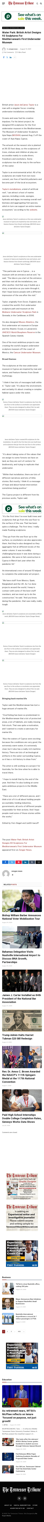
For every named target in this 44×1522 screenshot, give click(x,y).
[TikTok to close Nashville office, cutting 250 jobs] (8, 1288)
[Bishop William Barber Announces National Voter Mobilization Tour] (22, 901)
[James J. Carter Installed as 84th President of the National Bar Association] (22, 981)
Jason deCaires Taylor (24, 105)
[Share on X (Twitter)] (7, 57)
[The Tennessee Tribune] (21, 3)
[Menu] (3, 3)
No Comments (9, 52)
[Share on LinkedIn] (10, 57)
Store (35, 1505)
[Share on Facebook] (3, 57)
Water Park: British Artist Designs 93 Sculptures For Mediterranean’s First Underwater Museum (22, 843)
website (33, 210)
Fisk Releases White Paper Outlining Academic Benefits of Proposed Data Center (28, 1456)
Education (6, 1406)
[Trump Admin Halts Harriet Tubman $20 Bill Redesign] (22, 1021)
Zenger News (25, 850)
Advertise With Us (17, 1508)
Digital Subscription (22, 1505)
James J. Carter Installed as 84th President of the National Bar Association (21, 999)
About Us (8, 1505)
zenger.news (13, 49)
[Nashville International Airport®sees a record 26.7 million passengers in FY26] (8, 1319)
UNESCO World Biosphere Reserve (18, 332)
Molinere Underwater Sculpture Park (19, 312)
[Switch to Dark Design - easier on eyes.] (37, 3)
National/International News (13, 28)
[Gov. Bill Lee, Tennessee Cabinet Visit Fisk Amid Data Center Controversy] (8, 1469)
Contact (30, 1508)
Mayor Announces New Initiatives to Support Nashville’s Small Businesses (28, 1301)
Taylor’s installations (11, 189)
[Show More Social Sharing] (14, 57)
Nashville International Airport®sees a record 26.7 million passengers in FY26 (26, 1316)
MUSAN (16, 135)
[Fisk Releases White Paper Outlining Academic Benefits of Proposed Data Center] (8, 1457)
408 (19, 1331)
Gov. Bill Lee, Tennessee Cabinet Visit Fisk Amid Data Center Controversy (28, 1469)
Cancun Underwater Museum (27, 352)
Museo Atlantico (26, 322)
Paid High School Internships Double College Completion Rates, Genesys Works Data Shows (22, 1118)
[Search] (41, 3)
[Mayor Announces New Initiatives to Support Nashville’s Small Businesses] (8, 1304)
